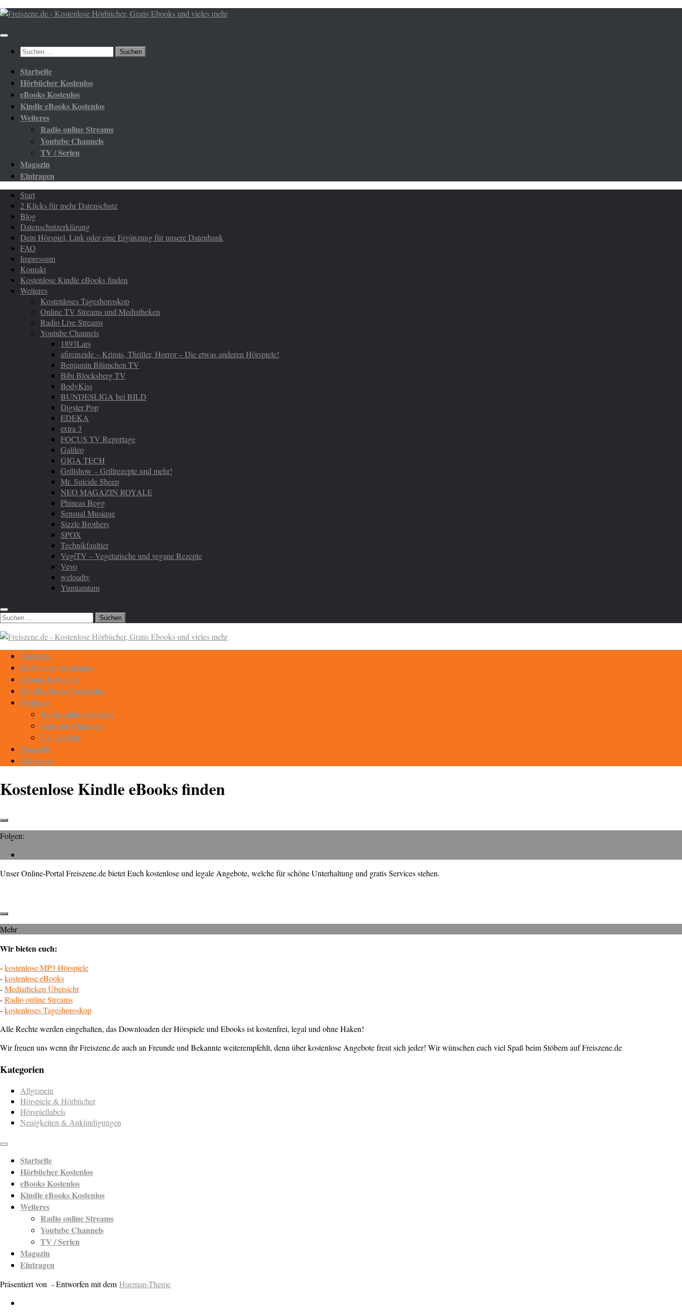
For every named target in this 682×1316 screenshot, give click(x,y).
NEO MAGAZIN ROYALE (106, 492)
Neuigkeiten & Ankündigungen (70, 1122)
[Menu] (4, 35)
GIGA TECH (83, 460)
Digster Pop (79, 407)
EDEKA (75, 417)
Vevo (69, 566)
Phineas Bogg (83, 502)
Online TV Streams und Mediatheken (100, 311)
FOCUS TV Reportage (98, 439)
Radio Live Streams (71, 322)
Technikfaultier (85, 545)
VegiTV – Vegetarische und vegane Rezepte (131, 555)
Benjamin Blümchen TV (100, 364)
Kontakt (33, 269)
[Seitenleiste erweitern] (4, 820)
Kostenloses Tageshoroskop (84, 301)
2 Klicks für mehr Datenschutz (69, 205)
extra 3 (71, 428)
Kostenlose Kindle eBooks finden (74, 279)
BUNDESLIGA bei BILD (103, 396)
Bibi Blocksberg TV (93, 375)
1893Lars (76, 343)
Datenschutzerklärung (55, 226)
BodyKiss (76, 386)
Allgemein (37, 1090)
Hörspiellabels (43, 1111)
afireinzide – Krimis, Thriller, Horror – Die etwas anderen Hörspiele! (170, 354)
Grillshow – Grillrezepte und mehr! (116, 470)
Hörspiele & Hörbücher (57, 1101)
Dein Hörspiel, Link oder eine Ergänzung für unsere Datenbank (121, 237)
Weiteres (33, 290)
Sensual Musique (88, 513)
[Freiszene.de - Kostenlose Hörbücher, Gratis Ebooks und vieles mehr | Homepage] (114, 13)
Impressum (37, 258)
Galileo (72, 449)
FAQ (28, 248)
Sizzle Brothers (85, 524)
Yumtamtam (80, 587)
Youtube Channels (69, 332)
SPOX (71, 534)
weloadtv (75, 577)
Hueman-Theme (145, 1284)
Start (27, 195)
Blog (28, 216)
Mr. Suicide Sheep (90, 481)
